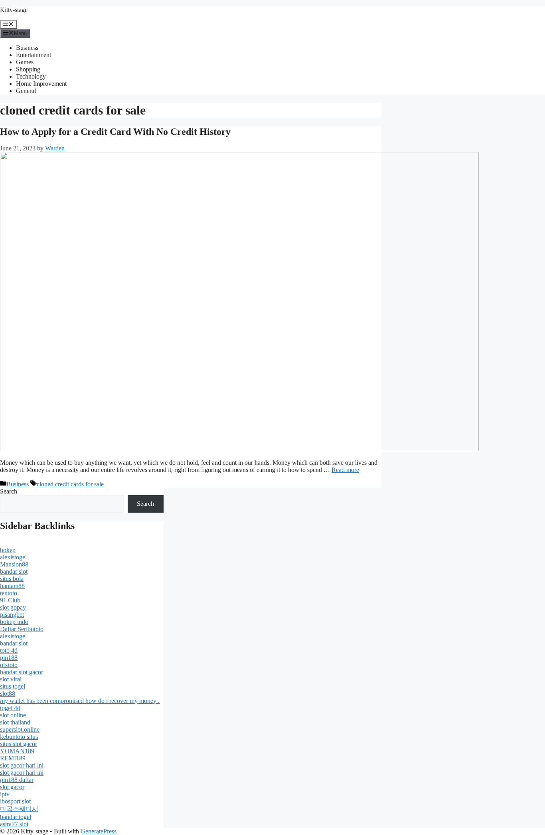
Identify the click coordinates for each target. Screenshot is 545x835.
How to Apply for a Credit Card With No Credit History (115, 131)
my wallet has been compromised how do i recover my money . (80, 700)
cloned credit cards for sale (70, 484)
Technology (31, 76)
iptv (5, 794)
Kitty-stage (14, 9)
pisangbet (12, 614)
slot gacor (12, 787)
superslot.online (19, 729)
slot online (13, 715)
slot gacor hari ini (21, 765)
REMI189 (13, 758)
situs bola (12, 578)
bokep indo (14, 621)
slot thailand (15, 722)
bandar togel (15, 816)
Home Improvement (41, 83)
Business (27, 47)
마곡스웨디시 (19, 808)
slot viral (11, 679)
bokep (8, 550)
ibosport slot (15, 801)
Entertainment (33, 54)
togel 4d (10, 708)
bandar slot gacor (21, 672)
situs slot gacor (18, 743)
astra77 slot (14, 824)
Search (8, 491)
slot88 (7, 693)
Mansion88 (14, 564)
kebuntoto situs (19, 736)
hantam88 (12, 585)
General (26, 90)
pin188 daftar (17, 779)
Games (25, 62)
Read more (345, 469)
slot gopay (13, 607)
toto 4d (9, 650)
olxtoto (9, 664)
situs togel (12, 686)
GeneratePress (99, 831)
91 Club (10, 600)
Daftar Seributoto (21, 629)
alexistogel (13, 557)
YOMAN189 (17, 751)
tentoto (8, 593)
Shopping (28, 69)
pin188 (9, 657)
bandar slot (14, 571)
